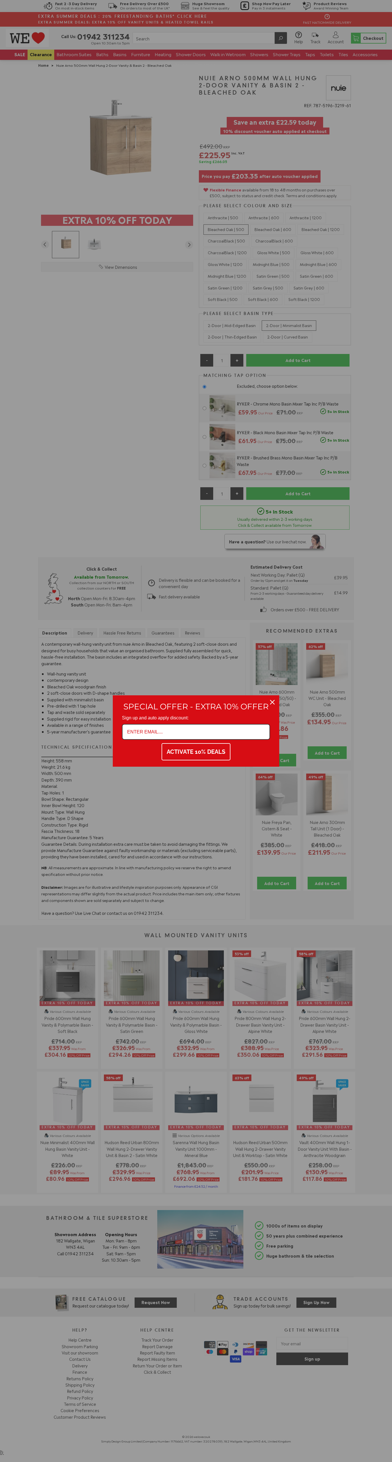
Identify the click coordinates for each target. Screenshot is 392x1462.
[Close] (272, 702)
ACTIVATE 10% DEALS (196, 751)
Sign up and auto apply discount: (155, 717)
